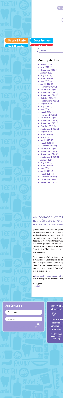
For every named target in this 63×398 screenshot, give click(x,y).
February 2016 (47, 115)
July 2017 (44, 75)
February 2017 (47, 87)
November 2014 (47, 154)
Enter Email (12, 319)
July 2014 (44, 162)
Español (36, 286)
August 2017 (46, 73)
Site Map (57, 338)
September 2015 (48, 129)
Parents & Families (16, 42)
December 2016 (47, 92)
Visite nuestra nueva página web (47, 276)
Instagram (54, 314)
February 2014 (47, 176)
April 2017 (45, 84)
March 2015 (45, 143)
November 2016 (47, 95)
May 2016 (44, 109)
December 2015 (47, 120)
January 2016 (46, 118)
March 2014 (45, 174)
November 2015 (47, 123)
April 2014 (45, 171)
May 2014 (44, 168)
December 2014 (47, 151)
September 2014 (48, 157)
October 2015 (46, 126)
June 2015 (45, 134)
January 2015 (46, 148)
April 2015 (45, 140)
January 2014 (46, 179)
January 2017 (46, 89)
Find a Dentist (55, 329)
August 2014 (46, 160)
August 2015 (46, 132)
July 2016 (44, 106)
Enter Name (13, 312)
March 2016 (45, 112)
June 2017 (45, 78)
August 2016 (46, 104)
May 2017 (44, 81)
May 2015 (44, 137)
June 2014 (45, 165)
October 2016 (46, 98)
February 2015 (47, 146)
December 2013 (47, 182)
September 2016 (48, 101)
